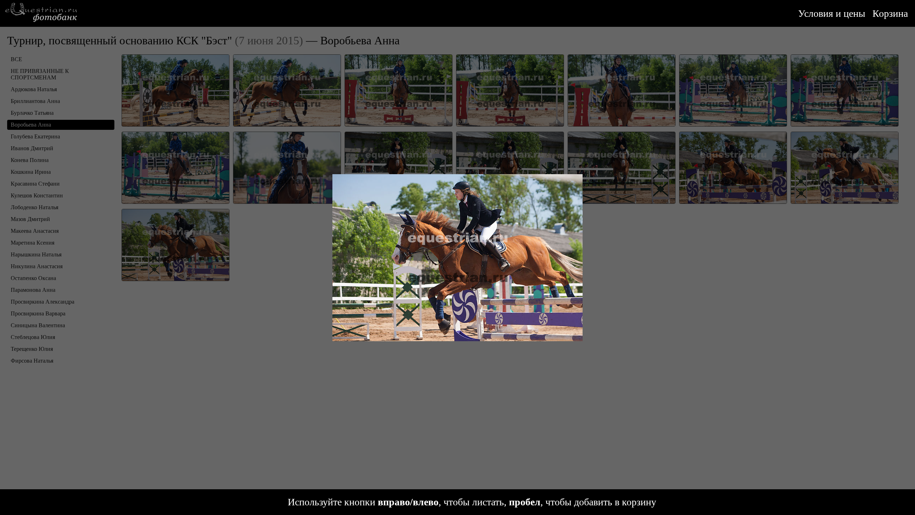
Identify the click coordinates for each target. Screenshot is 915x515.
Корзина (890, 13)
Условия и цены (831, 13)
